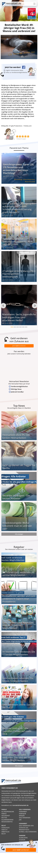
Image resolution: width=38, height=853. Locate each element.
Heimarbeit (23, 811)
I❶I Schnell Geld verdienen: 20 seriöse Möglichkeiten (18, 574)
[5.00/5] (17, 136)
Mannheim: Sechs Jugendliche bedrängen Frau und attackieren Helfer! (19, 317)
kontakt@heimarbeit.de (20, 805)
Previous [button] (3, 305)
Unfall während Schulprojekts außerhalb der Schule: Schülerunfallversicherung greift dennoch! (18, 208)
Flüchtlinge (18, 179)
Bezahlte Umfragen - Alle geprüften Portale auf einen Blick (16, 731)
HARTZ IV (4, 830)
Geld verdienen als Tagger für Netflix (18, 467)
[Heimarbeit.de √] (11, 4)
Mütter (4, 818)
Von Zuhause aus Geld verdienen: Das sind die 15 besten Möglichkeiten (16, 757)
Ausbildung (23, 838)
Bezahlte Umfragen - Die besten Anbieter (16, 497)
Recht (3, 834)
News (33, 52)
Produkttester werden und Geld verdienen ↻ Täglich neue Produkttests (18, 598)
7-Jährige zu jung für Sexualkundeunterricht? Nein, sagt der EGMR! (17, 241)
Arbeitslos (5, 832)
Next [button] (34, 305)
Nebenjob (22, 814)
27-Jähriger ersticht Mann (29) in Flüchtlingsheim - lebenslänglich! (19, 273)
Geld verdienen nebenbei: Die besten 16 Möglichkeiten (17, 680)
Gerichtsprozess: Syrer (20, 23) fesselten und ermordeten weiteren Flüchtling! (18, 169)
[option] (19, 306)
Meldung (27, 52)
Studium (22, 840)
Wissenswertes (7, 822)
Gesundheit (5, 816)
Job (20, 820)
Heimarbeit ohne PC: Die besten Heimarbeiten (16, 436)
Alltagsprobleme (7, 811)
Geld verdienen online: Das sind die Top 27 (19, 706)
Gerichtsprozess (29, 179)
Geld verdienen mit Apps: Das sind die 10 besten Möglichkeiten (17, 625)
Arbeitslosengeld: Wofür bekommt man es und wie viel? (17, 525)
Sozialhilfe (5, 828)
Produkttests (24, 830)
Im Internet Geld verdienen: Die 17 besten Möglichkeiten (18, 653)
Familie (4, 814)
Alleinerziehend (7, 820)
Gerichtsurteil (17, 53)
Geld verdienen (24, 818)
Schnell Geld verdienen (28, 832)
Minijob (21, 816)
